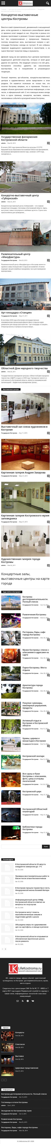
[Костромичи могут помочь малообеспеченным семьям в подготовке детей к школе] (7, 915)
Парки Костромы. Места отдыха (35, 668)
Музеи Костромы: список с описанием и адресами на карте (36, 652)
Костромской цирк (32, 791)
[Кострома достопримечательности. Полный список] (11, 603)
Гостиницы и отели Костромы (14, 1102)
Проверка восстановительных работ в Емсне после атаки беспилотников (32, 877)
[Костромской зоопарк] (11, 762)
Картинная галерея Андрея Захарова (23, 472)
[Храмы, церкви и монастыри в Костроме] (11, 744)
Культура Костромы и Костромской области (22, 9)
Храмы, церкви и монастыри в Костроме (34, 739)
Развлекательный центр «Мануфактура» (15, 255)
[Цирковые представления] (7, 1071)
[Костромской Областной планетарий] (11, 815)
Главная (3, 9)
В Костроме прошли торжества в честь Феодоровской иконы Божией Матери (32, 889)
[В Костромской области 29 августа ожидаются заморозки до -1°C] (7, 867)
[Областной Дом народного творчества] (25, 350)
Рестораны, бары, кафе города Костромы (34, 633)
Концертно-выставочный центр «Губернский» (20, 197)
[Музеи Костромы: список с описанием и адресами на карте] (11, 656)
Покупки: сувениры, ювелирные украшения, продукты (35, 705)
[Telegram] (28, 1001)
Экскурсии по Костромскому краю (16, 1110)
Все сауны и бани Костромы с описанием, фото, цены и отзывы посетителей (34, 777)
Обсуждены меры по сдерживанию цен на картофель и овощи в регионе (31, 925)
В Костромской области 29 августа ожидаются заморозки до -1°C (30, 865)
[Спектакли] (7, 1047)
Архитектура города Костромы (33, 686)
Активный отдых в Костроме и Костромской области (35, 723)
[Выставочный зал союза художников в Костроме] (25, 408)
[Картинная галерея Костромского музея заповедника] (25, 497)
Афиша (5, 1028)
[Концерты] (7, 1035)
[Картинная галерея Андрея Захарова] (25, 454)
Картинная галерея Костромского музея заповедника (25, 517)
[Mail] (18, 1001)
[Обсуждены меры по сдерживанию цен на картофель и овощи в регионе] (7, 928)
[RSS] (23, 1001)
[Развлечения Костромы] (11, 620)
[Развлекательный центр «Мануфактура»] (25, 236)
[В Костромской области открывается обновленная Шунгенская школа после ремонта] (7, 940)
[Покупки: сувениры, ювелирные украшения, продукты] (11, 709)
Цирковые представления (26, 1068)
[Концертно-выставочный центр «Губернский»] (25, 177)
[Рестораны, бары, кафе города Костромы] (11, 638)
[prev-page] (2, 949)
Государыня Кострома (9, 260)
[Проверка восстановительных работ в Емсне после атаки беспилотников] (7, 879)
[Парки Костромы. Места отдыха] (11, 673)
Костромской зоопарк (33, 756)
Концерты (19, 1032)
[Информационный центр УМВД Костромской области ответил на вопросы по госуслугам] (7, 903)
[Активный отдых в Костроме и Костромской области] (11, 726)
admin (3, 143)
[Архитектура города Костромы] (11, 691)
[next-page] (5, 949)
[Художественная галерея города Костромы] (25, 541)
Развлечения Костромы (34, 614)
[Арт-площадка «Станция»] (25, 294)
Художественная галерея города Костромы (20, 560)
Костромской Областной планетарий (35, 810)
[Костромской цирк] (11, 797)
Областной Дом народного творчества (24, 368)
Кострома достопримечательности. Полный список (35, 599)
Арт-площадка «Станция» (16, 312)
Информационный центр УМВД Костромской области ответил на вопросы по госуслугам (30, 902)
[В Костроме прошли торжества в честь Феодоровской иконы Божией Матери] (7, 891)
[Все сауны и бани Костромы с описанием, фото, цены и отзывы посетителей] (11, 779)
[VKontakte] (33, 1001)
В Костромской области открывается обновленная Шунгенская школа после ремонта (31, 938)
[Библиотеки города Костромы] (11, 833)
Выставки (19, 1056)
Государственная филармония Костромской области (19, 138)
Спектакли (20, 1044)
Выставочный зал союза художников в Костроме (24, 428)
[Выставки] (7, 1059)
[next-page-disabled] (5, 1080)
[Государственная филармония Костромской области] (25, 118)
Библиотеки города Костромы (32, 828)
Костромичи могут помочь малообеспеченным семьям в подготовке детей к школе (28, 914)
